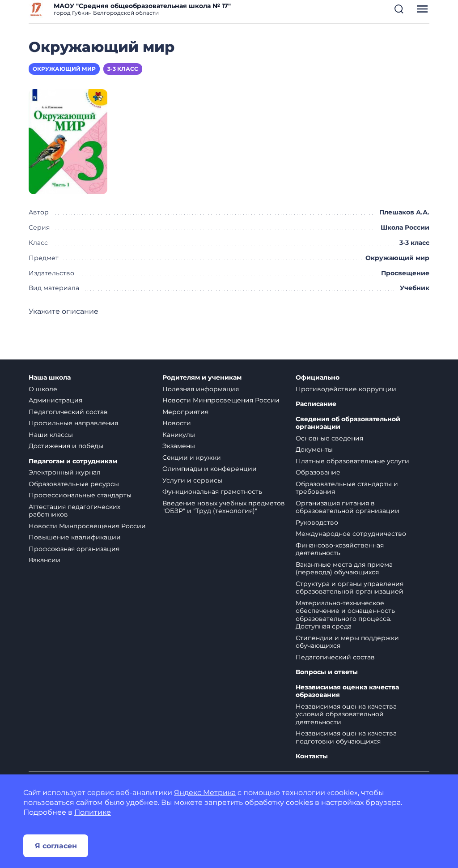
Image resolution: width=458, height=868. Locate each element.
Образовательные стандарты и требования (347, 488)
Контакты (312, 756)
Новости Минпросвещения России (87, 526)
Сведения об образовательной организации (348, 423)
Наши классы (51, 435)
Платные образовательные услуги (352, 461)
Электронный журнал (65, 472)
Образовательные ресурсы (74, 484)
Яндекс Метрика (205, 792)
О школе (43, 389)
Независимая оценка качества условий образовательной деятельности (346, 714)
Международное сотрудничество (351, 534)
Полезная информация (200, 389)
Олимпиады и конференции (209, 469)
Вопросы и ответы (327, 672)
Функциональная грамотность (212, 491)
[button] (399, 9)
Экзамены (178, 446)
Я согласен (56, 846)
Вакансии (44, 560)
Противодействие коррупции (346, 389)
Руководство (317, 522)
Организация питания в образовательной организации (347, 507)
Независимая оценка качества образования (347, 691)
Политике (92, 812)
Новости (176, 423)
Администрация (55, 400)
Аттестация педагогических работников (74, 511)
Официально (317, 377)
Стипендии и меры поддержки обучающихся (347, 642)
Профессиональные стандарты (80, 495)
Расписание (316, 404)
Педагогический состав (68, 412)
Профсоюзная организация (74, 549)
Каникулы (178, 435)
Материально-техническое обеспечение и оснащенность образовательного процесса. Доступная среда (345, 615)
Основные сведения (329, 438)
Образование (318, 472)
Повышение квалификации (75, 537)
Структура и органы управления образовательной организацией (349, 588)
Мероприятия (185, 412)
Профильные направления (73, 423)
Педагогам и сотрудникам (73, 461)
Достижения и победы (66, 446)
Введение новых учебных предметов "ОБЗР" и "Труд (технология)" (223, 507)
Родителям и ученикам (202, 377)
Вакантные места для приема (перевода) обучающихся (344, 568)
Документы (314, 449)
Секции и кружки (191, 457)
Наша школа (50, 377)
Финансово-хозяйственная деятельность (340, 549)
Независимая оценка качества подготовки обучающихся (346, 737)
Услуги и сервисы (192, 480)
